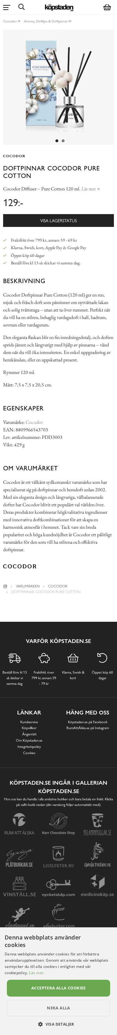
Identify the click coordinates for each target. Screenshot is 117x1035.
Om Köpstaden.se (29, 740)
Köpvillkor (29, 728)
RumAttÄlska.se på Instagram (87, 728)
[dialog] (58, 981)
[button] (58, 1024)
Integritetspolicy (29, 746)
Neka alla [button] (58, 1008)
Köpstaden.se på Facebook (87, 722)
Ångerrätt (29, 734)
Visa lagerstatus (58, 220)
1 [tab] (57, 141)
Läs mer (36, 972)
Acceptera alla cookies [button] (58, 988)
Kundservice (29, 722)
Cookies (29, 753)
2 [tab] (63, 141)
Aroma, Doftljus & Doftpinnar (46, 21)
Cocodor (10, 21)
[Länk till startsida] (5, 586)
